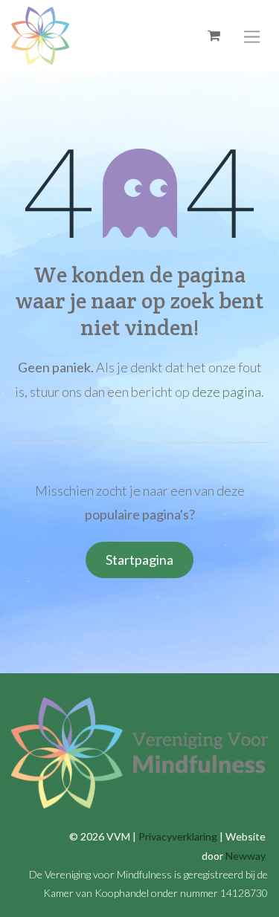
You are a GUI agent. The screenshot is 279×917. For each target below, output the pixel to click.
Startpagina (139, 559)
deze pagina (226, 391)
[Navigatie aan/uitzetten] (252, 35)
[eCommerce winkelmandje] (213, 35)
